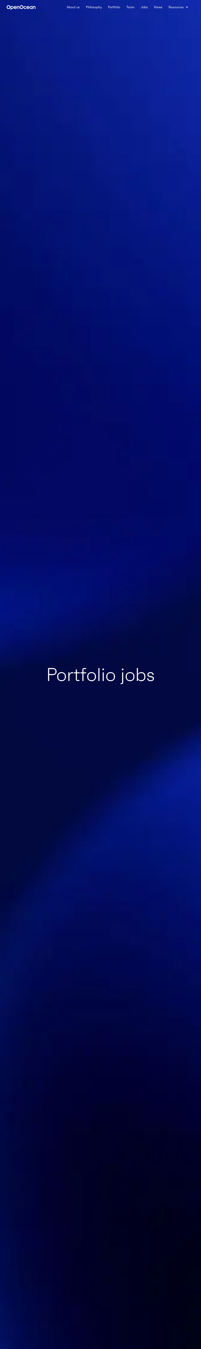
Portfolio (114, 7)
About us (73, 7)
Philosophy (94, 7)
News (158, 7)
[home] (21, 7)
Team (130, 7)
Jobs (144, 7)
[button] (178, 7)
